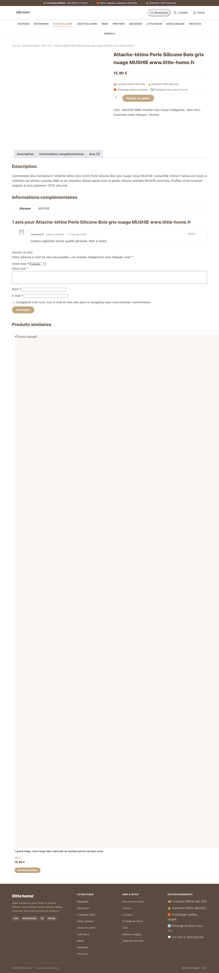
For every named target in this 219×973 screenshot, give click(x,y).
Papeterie (119, 24)
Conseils (109, 33)
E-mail (17, 295)
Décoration (41, 24)
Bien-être (47, 45)
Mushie (154, 114)
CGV (125, 927)
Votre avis (20, 268)
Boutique (23, 24)
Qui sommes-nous (133, 901)
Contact (127, 908)
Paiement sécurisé (132, 940)
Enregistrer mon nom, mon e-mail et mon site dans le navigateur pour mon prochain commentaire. (83, 302)
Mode (105, 24)
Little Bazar (154, 24)
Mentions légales (132, 934)
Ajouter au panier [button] (27, 870)
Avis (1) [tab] (94, 154)
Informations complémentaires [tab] (61, 154)
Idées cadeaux (175, 24)
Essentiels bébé (63, 24)
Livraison (127, 914)
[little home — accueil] (23, 12)
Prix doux (195, 24)
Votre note (20, 264)
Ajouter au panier (138, 98)
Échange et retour (132, 921)
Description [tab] (25, 154)
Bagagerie (135, 24)
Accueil (16, 45)
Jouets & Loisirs (87, 24)
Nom (16, 289)
